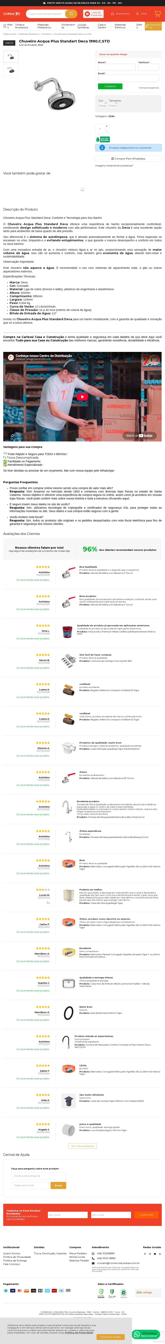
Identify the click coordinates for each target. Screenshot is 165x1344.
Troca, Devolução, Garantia (50, 1253)
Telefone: (144, 62)
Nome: (102, 62)
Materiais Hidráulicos (29, 34)
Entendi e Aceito (111, 1336)
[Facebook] (145, 1254)
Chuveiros (46, 34)
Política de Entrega (15, 1260)
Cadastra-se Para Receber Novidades (23, 1212)
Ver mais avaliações (82, 1146)
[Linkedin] (160, 1254)
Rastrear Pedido (79, 1260)
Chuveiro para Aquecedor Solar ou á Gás (72, 34)
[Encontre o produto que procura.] (71, 14)
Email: (101, 73)
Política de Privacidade (79, 1332)
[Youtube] (155, 1254)
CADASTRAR (146, 1214)
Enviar (58, 1185)
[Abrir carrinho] (158, 14)
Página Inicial (9, 34)
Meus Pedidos (78, 1253)
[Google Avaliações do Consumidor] (148, 1293)
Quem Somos (11, 1253)
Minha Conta (77, 1256)
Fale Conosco (11, 1264)
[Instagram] (150, 1254)
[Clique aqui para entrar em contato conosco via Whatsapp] (145, 1334)
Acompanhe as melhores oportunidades (22, 1218)
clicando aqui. (119, 498)
